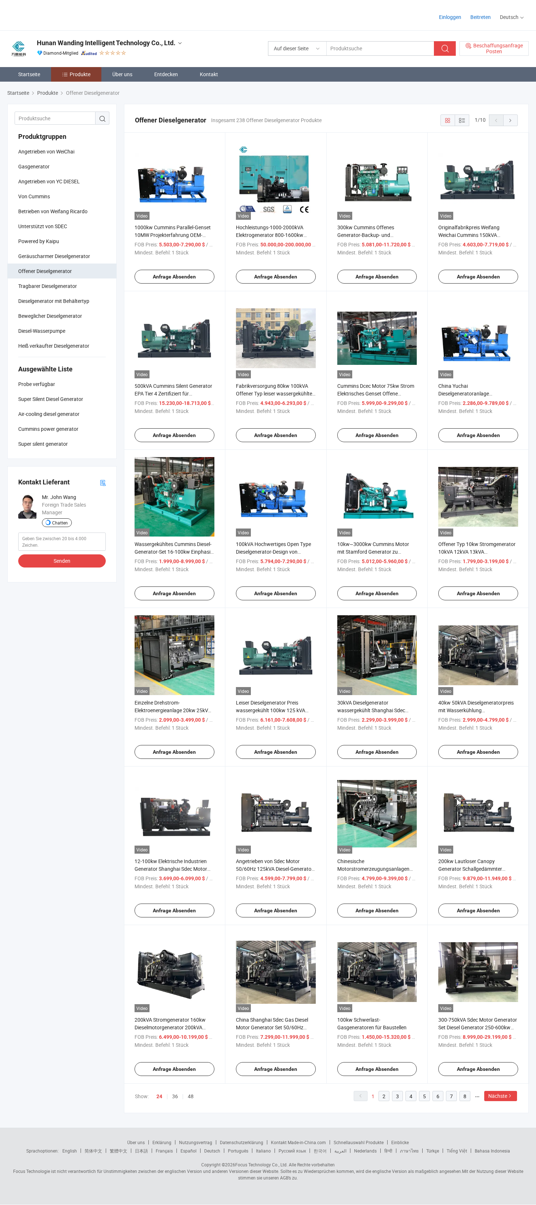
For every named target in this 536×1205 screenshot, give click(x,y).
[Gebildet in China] (54, 14)
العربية (340, 1151)
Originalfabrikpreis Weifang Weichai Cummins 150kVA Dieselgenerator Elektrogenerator (475, 235)
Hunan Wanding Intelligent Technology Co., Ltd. (106, 43)
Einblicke (400, 1142)
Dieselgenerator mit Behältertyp (53, 300)
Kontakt (209, 74)
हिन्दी (388, 1151)
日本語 (141, 1151)
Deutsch (212, 1151)
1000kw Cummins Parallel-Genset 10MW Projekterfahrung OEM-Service (173, 235)
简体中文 (93, 1151)
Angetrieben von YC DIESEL (49, 181)
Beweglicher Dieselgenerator (50, 315)
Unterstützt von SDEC (42, 226)
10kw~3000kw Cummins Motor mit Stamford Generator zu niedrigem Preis (373, 552)
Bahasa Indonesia (492, 1151)
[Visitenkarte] (103, 482)
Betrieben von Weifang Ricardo (53, 211)
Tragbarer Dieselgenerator (47, 285)
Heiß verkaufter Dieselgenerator (53, 345)
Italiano (263, 1151)
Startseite (29, 74)
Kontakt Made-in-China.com (298, 1142)
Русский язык (292, 1151)
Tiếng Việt (457, 1151)
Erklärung (161, 1142)
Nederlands (365, 1151)
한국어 (320, 1151)
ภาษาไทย (409, 1151)
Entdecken (166, 74)
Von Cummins (34, 196)
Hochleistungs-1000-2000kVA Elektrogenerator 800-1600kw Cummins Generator (269, 235)
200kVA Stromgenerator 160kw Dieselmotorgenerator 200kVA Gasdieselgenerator (170, 1027)
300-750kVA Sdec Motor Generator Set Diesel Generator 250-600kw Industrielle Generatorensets (477, 1027)
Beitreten (480, 16)
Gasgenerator (34, 166)
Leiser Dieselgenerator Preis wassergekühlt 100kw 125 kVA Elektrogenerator (270, 710)
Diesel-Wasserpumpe (41, 330)
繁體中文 (118, 1151)
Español (188, 1151)
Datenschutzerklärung (241, 1142)
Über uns (122, 74)
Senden (62, 560)
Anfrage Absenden (174, 277)
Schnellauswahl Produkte (359, 1142)
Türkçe (432, 1151)
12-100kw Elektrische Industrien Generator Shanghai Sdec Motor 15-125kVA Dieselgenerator (171, 869)
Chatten (60, 523)
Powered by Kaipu (38, 241)
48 (191, 1096)
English (69, 1151)
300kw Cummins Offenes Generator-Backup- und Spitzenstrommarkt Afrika (366, 235)
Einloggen (450, 16)
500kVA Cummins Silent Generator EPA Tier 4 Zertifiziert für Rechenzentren (173, 393)
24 (159, 1096)
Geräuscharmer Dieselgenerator (54, 256)
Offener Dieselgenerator (45, 271)
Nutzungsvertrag (195, 1142)
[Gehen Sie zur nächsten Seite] (510, 120)
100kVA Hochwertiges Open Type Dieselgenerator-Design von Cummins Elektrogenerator (273, 552)
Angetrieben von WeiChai (46, 151)
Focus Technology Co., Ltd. (261, 1164)
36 (175, 1096)
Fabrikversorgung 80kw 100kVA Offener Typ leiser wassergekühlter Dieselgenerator (275, 393)
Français (164, 1151)
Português (238, 1151)
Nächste (497, 1095)
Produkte (80, 74)
